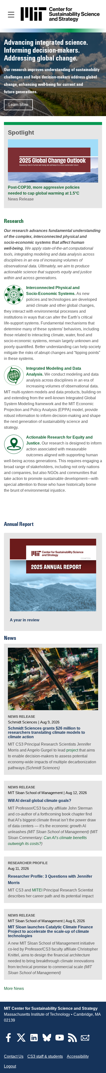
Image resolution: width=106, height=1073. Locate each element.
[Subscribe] (85, 1041)
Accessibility (78, 1056)
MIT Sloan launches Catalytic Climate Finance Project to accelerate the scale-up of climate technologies (50, 931)
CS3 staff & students (45, 1056)
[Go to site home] (60, 14)
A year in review (24, 620)
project (72, 750)
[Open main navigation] (11, 14)
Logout (10, 1066)
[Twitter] (21, 1041)
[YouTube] (59, 1041)
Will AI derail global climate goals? (39, 800)
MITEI (37, 890)
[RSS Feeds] (72, 1041)
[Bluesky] (46, 1041)
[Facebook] (8, 1041)
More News (14, 988)
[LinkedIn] (34, 1041)
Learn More (18, 105)
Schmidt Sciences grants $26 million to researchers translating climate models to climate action (46, 732)
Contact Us (13, 1056)
